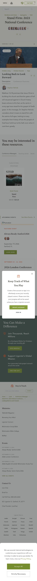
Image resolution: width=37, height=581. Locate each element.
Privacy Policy (26, 559)
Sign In (18, 312)
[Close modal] (32, 274)
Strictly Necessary (18, 574)
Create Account (18, 307)
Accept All (18, 566)
